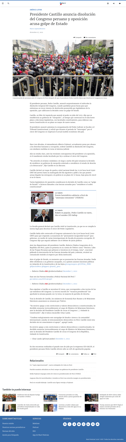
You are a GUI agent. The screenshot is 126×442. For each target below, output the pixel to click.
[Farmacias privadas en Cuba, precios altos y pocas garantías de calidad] (50, 398)
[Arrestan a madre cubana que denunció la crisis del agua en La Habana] (50, 408)
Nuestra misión (8, 423)
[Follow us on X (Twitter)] (69, 424)
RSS (34, 431)
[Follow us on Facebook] (65, 424)
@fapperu (45, 266)
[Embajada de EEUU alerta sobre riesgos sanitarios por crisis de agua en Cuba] (91, 398)
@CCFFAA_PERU (84, 264)
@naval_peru (55, 266)
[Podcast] (108, 3)
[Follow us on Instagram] (83, 424)
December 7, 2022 (70, 271)
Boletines (36, 423)
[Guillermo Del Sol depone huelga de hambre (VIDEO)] (9, 398)
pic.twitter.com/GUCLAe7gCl (41, 279)
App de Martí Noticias (41, 435)
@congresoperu (71, 264)
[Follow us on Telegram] (74, 424)
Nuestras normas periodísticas (13, 427)
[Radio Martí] (114, 3)
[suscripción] (97, 424)
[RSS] (88, 424)
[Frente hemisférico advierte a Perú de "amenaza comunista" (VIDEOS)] (42, 198)
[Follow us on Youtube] (79, 424)
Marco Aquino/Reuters (37, 29)
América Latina (36, 10)
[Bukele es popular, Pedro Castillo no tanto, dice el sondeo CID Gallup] (42, 215)
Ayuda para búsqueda (10, 435)
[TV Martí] (120, 3)
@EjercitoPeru (35, 266)
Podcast (36, 427)
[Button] (77, 37)
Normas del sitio (8, 431)
